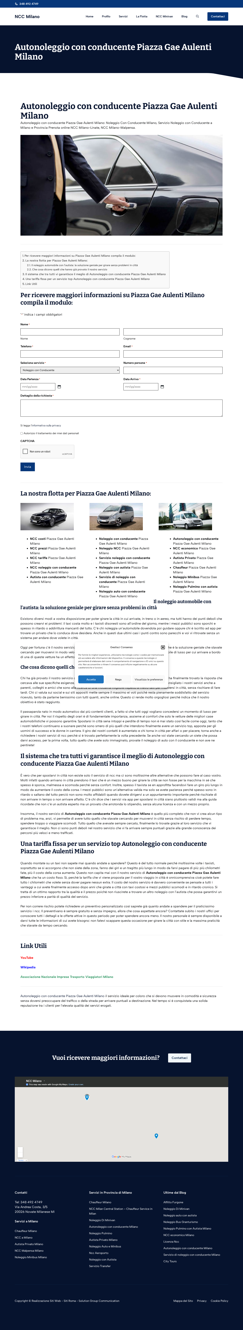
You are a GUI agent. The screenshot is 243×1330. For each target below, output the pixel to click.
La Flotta (141, 16)
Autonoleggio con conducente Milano (113, 1226)
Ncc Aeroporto (98, 1253)
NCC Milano (27, 16)
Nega (118, 679)
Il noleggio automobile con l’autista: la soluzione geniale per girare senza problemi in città (84, 265)
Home (89, 16)
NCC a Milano (23, 1237)
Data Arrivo (131, 379)
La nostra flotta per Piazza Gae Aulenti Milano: (56, 260)
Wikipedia (28, 967)
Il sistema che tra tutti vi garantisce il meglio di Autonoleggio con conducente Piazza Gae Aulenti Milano (95, 274)
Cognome (129, 338)
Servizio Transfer (100, 1266)
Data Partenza (30, 379)
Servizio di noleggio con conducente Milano (191, 1254)
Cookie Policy (219, 1301)
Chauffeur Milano (26, 1231)
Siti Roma (70, 1301)
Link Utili (31, 284)
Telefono (26, 346)
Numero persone (135, 363)
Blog (184, 16)
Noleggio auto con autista (180, 1215)
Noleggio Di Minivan (102, 1220)
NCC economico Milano (178, 1235)
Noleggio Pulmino (100, 1233)
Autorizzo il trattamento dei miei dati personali (51, 433)
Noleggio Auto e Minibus (105, 1246)
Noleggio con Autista (102, 1259)
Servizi (123, 16)
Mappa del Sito (183, 1301)
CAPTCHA (27, 441)
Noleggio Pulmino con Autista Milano (187, 1228)
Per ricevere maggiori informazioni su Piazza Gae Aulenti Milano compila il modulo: (80, 255)
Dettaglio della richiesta (37, 395)
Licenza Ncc (171, 1241)
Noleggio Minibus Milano (31, 1257)
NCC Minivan (164, 16)
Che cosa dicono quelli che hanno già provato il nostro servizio (69, 269)
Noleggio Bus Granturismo (180, 1222)
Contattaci (218, 16)
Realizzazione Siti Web (46, 1301)
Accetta (91, 679)
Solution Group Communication (99, 1301)
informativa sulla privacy (46, 425)
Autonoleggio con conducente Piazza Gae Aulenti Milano (62, 996)
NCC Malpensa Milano (29, 1250)
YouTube (26, 958)
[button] (163, 647)
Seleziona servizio (33, 363)
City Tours (170, 1261)
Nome (24, 338)
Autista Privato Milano (29, 1244)
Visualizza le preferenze (149, 679)
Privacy (202, 1301)
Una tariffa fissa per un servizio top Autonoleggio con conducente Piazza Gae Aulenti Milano (88, 279)
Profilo (106, 16)
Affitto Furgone (173, 1202)
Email (127, 346)
